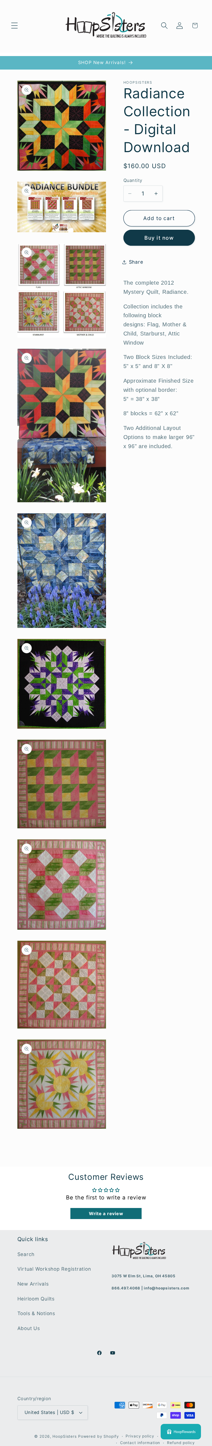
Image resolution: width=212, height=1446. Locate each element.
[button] (14, 25)
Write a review (106, 1213)
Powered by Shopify (98, 1436)
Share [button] (136, 262)
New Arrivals (33, 1284)
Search (26, 1254)
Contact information (140, 1442)
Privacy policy (140, 1436)
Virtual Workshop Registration (54, 1269)
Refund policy (181, 1442)
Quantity (132, 180)
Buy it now (159, 238)
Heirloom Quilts (36, 1299)
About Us (28, 1328)
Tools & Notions (36, 1313)
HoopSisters (64, 1436)
